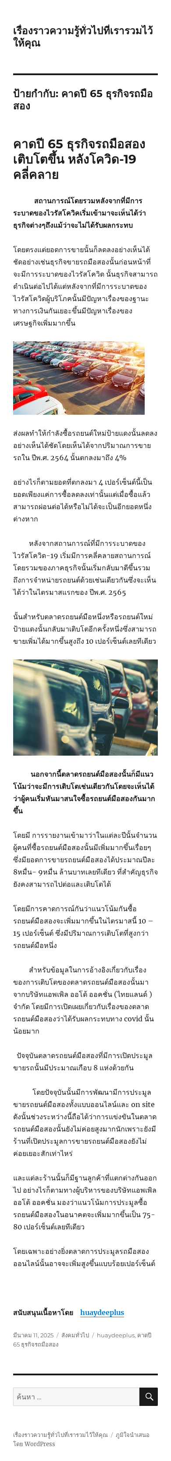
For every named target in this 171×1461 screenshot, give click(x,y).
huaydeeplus (102, 1312)
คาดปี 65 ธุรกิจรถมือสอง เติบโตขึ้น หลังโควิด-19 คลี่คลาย (79, 159)
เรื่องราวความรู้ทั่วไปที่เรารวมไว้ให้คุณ (60, 1435)
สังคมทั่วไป (75, 1335)
